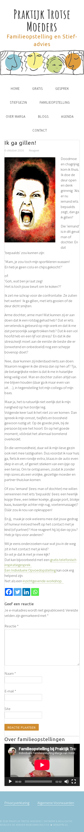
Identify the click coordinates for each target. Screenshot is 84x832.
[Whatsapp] (35, 592)
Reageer (34, 150)
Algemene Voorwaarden (55, 802)
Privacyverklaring (16, 802)
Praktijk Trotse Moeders (42, 20)
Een (7, 570)
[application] (42, 765)
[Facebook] (9, 592)
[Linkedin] (26, 592)
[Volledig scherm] (73, 781)
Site (7, 708)
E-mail (10, 691)
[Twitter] (18, 592)
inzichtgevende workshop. (43, 580)
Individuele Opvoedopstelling (33, 570)
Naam (10, 673)
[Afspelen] (10, 781)
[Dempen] (66, 781)
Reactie (11, 626)
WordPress (60, 824)
